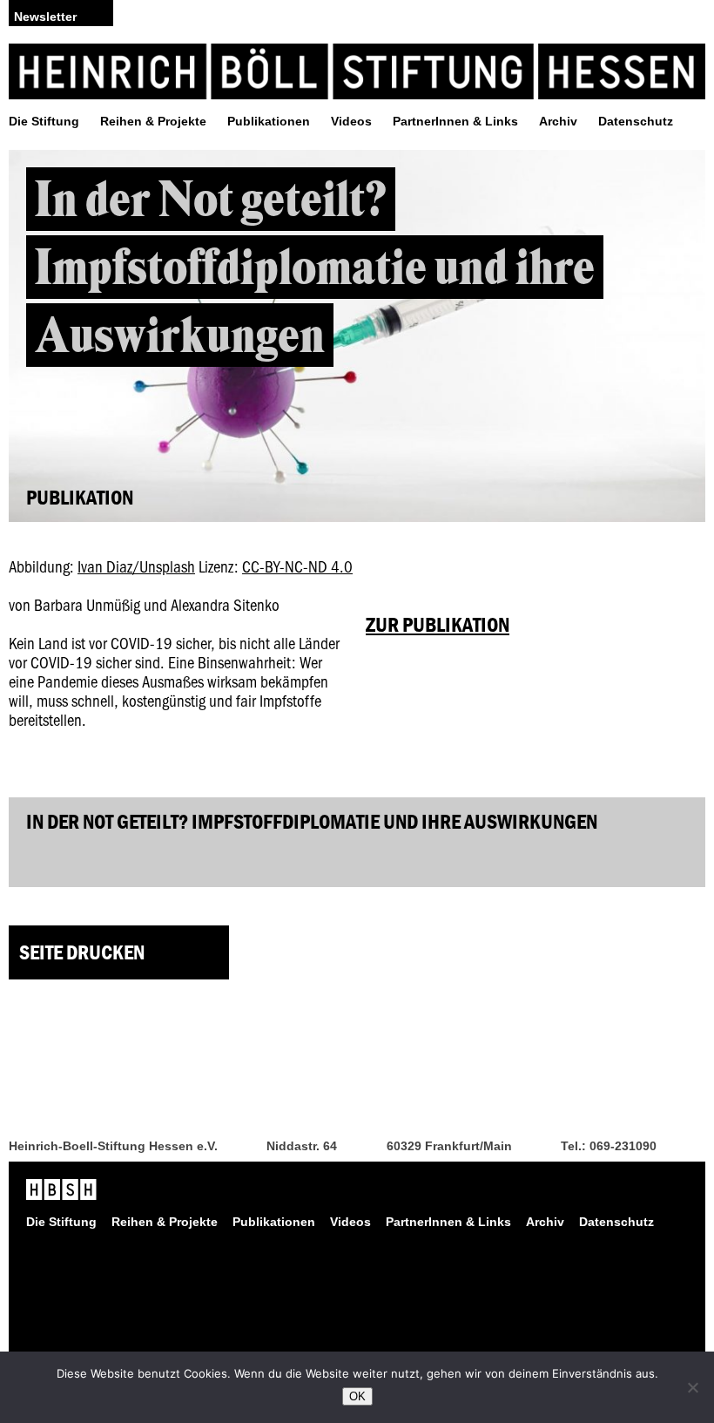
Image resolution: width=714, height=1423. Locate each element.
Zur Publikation (437, 624)
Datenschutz (635, 121)
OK (357, 1396)
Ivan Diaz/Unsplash (136, 566)
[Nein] (692, 1387)
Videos (351, 121)
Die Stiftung (44, 121)
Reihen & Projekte (153, 121)
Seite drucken (82, 952)
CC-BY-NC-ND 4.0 (297, 566)
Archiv (558, 121)
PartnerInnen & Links (455, 121)
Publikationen (268, 121)
